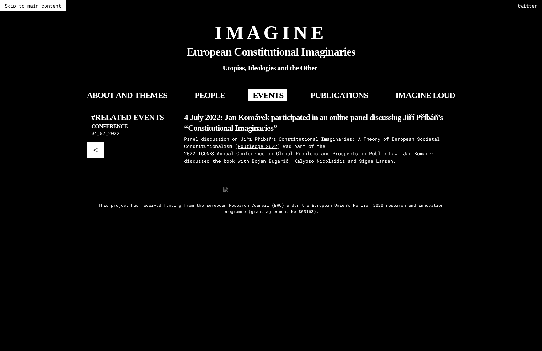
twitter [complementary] (527, 6)
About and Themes (127, 95)
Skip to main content (33, 6)
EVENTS (268, 95)
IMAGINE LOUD (425, 95)
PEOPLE (210, 95)
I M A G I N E (269, 32)
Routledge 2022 (257, 146)
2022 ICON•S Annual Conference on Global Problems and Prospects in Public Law (290, 153)
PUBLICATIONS (339, 95)
